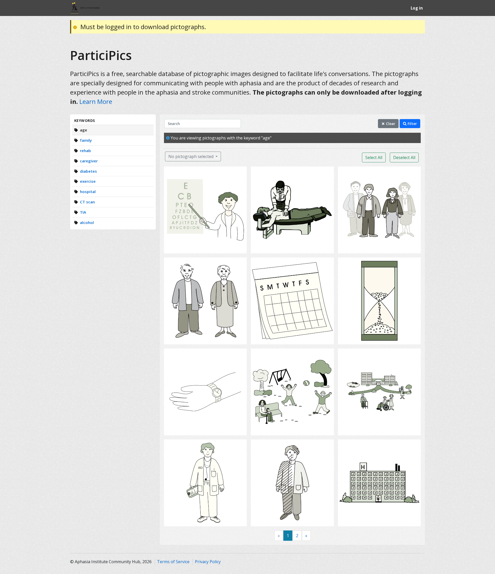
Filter (412, 123)
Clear (390, 123)
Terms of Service (173, 561)
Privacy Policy (208, 561)
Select (207, 246)
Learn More (95, 101)
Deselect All (404, 157)
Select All (373, 157)
